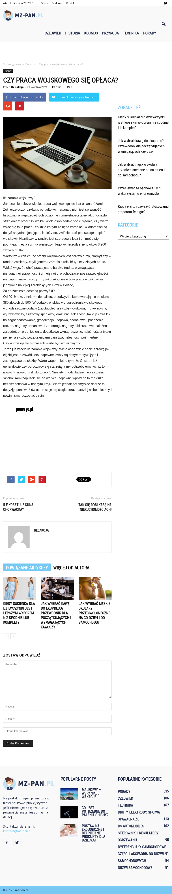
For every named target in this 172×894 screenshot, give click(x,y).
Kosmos (91, 33)
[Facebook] (158, 3)
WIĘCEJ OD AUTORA (71, 567)
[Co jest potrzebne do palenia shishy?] (69, 812)
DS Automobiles (131, 826)
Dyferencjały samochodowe (142, 847)
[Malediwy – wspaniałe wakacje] (69, 794)
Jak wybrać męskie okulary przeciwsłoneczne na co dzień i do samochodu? (94, 613)
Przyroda (110, 33)
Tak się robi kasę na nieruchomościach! (95, 507)
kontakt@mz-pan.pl (17, 831)
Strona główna (12, 64)
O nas (44, 3)
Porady (149, 33)
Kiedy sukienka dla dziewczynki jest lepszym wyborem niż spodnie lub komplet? (19, 613)
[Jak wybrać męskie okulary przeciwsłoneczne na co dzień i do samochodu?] (95, 588)
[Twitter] (165, 3)
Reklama (57, 3)
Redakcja (17, 87)
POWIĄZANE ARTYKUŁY (27, 567)
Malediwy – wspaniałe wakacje (91, 793)
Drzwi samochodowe (135, 868)
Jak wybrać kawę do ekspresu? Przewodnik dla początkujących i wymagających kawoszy (142, 146)
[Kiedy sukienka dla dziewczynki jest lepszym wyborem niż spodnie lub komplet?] (19, 588)
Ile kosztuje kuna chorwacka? (18, 507)
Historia (72, 33)
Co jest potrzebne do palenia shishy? (95, 811)
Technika (131, 33)
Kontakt (70, 3)
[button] (163, 24)
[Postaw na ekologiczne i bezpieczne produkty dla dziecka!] (69, 830)
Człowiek (53, 33)
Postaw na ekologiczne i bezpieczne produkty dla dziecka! (93, 833)
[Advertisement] (86, 52)
